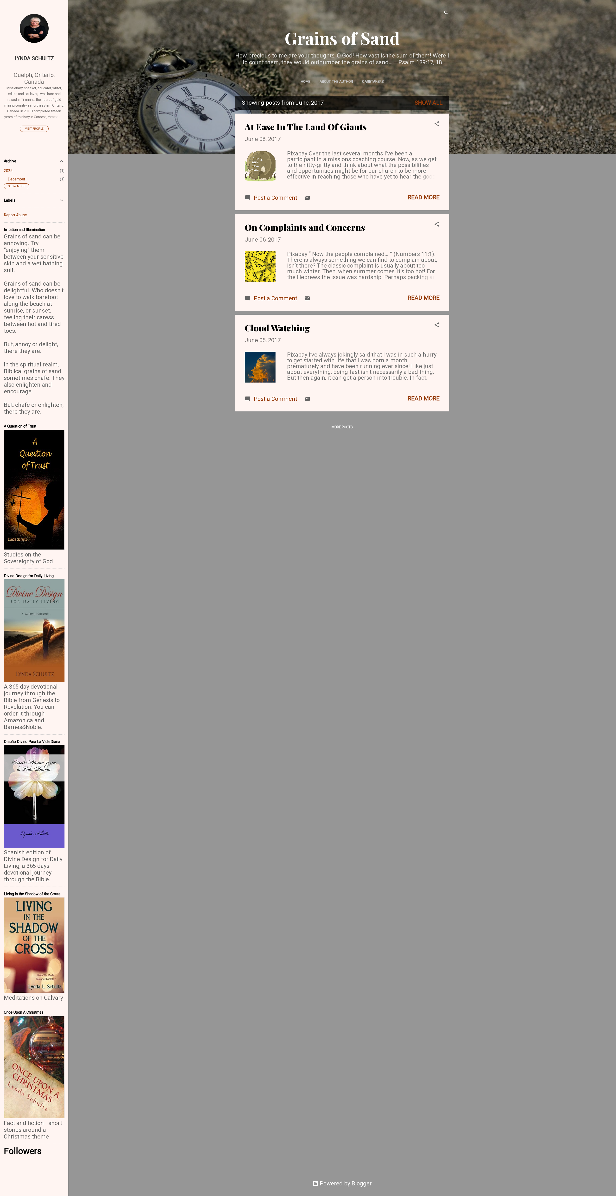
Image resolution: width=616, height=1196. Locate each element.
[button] (437, 124)
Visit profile (34, 128)
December (16, 179)
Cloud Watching (277, 327)
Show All (429, 102)
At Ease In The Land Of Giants (306, 126)
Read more (424, 197)
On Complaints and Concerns (305, 227)
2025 (8, 170)
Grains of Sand (342, 37)
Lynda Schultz (34, 58)
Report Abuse (15, 215)
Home (305, 81)
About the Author (336, 81)
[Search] (446, 13)
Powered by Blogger (345, 1183)
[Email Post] (307, 198)
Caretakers (373, 81)
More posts (342, 427)
